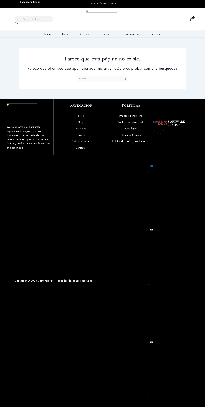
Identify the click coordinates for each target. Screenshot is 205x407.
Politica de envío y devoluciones (130, 141)
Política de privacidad (130, 122)
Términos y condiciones (130, 116)
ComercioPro (46, 281)
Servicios (84, 34)
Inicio (47, 34)
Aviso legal (130, 128)
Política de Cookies (130, 135)
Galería (106, 34)
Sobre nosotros (130, 34)
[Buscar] (16, 22)
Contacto (155, 34)
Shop (65, 34)
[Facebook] (176, 3)
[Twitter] (162, 132)
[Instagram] (183, 3)
